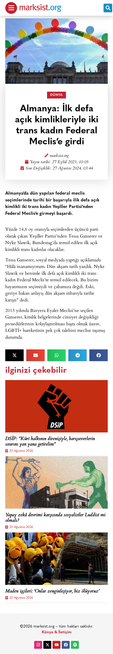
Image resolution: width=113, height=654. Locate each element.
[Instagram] (38, 645)
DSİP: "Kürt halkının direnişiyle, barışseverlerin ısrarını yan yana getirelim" (50, 442)
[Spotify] (75, 645)
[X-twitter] (47, 645)
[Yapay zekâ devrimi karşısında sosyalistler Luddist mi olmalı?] (56, 482)
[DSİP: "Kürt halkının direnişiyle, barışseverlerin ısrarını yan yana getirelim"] (56, 406)
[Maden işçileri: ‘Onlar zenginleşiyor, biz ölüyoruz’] (56, 558)
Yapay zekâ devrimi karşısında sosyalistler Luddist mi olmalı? (55, 518)
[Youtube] (56, 645)
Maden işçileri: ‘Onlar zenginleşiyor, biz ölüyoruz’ (52, 592)
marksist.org (59, 156)
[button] (108, 8)
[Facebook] (66, 645)
